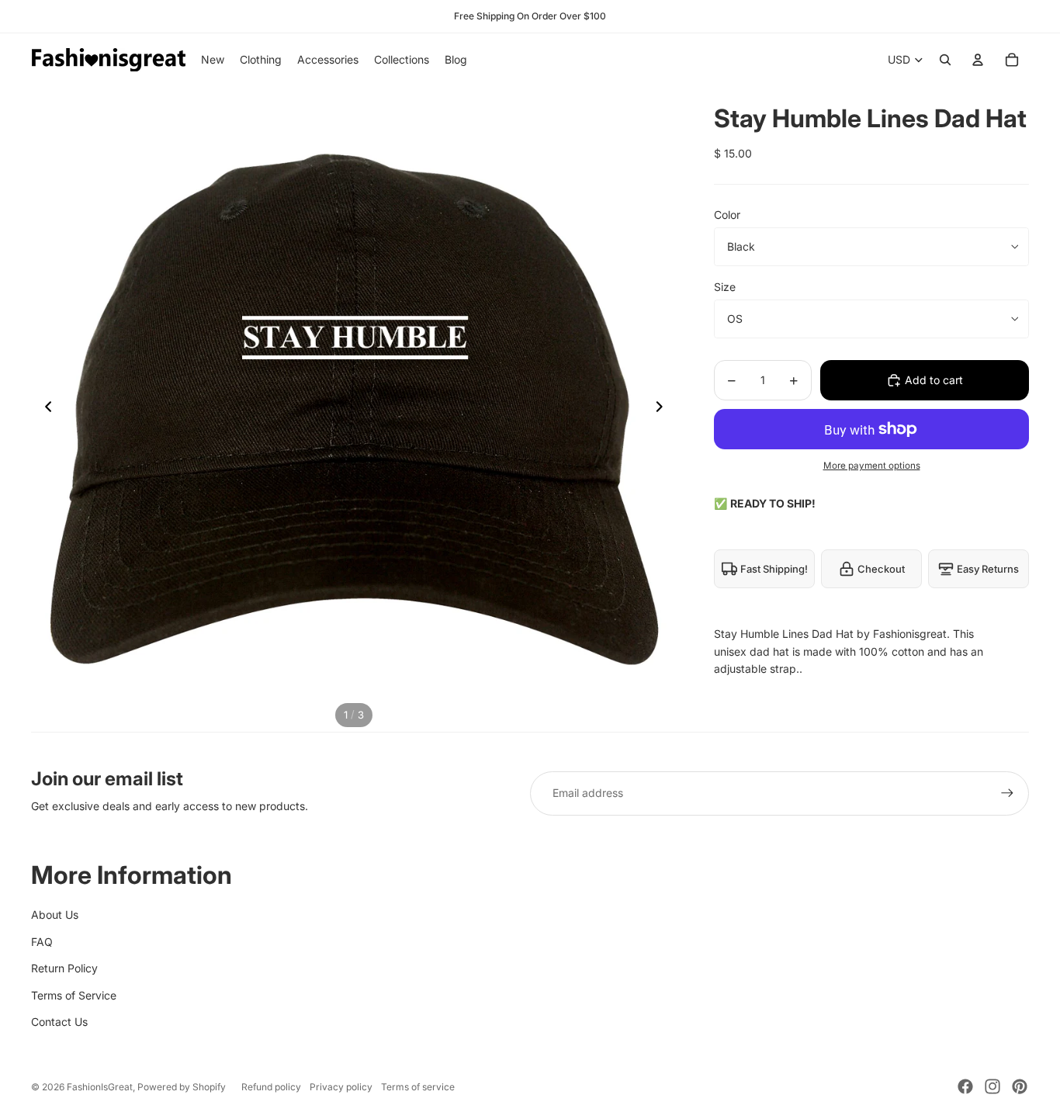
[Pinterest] (1019, 1086)
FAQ (42, 941)
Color (727, 214)
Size (725, 286)
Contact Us (59, 1021)
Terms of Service (73, 995)
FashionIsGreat (100, 1087)
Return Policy (64, 968)
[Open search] (945, 60)
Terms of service (418, 1087)
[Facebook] (965, 1086)
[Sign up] (1007, 793)
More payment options (871, 465)
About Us (54, 914)
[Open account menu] (978, 60)
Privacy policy (341, 1087)
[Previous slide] (44, 409)
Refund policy (271, 1087)
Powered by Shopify (181, 1087)
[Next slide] (664, 409)
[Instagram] (992, 1086)
